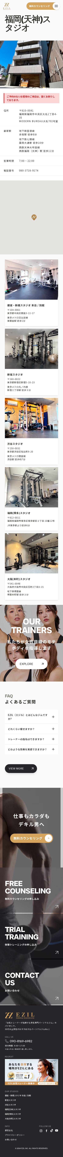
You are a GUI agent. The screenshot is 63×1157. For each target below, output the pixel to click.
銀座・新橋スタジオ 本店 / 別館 (18, 1095)
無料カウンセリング (39, 6)
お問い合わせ (11, 1139)
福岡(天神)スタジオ (13, 1109)
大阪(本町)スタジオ (13, 1118)
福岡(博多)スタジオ (13, 1114)
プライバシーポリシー (15, 1135)
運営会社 (9, 1130)
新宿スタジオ (10, 1100)
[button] (56, 6)
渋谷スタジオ (10, 1104)
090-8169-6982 (21, 1041)
